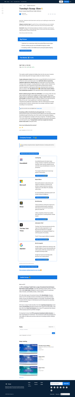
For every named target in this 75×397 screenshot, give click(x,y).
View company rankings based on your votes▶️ (30, 270)
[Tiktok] (60, 387)
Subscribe (66, 1)
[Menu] (70, 1)
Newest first (51, 326)
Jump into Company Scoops (25, 50)
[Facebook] (63, 387)
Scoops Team (24, 13)
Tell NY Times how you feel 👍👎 (42, 239)
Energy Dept (39, 108)
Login (61, 1)
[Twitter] (51, 387)
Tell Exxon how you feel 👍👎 (41, 175)
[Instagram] (66, 387)
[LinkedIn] (54, 387)
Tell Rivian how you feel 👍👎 (41, 219)
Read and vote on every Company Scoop (29, 153)
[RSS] (51, 390)
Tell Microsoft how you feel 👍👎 (42, 197)
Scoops (20, 5)
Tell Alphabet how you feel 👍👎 (42, 259)
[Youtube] (57, 387)
